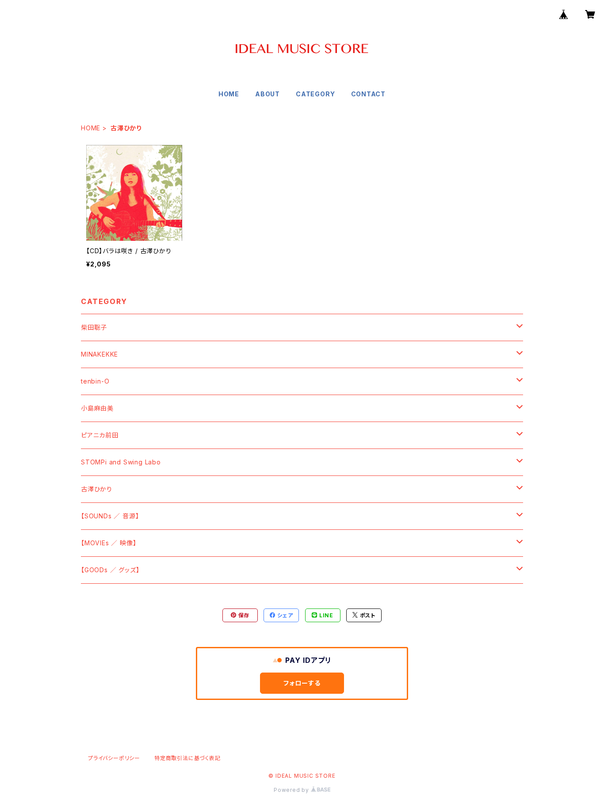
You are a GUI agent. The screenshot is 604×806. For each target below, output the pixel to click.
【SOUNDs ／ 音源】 (110, 516)
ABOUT (267, 94)
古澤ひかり (96, 489)
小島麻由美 (97, 408)
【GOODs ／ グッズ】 (110, 570)
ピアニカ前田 (100, 435)
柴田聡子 (94, 327)
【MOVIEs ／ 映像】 (108, 543)
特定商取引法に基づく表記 (187, 758)
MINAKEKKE (99, 354)
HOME (228, 94)
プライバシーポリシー (114, 758)
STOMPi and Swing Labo (121, 462)
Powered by (292, 790)
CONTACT (368, 94)
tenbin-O (95, 381)
